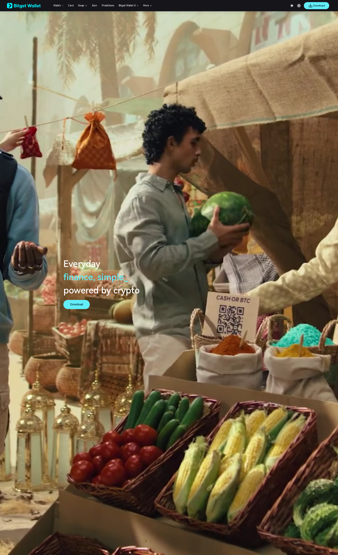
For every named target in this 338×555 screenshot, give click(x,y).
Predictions (108, 5)
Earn (94, 5)
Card (70, 5)
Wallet (57, 5)
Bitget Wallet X (127, 5)
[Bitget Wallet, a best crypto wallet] (28, 5)
